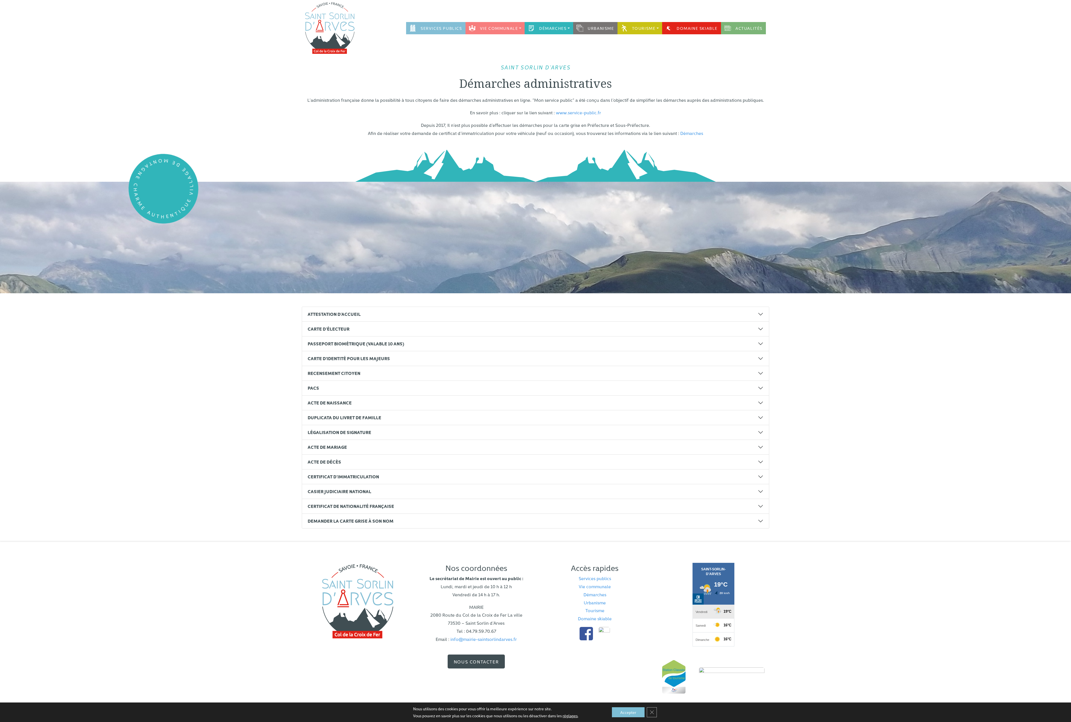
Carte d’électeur (328, 329)
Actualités (749, 28)
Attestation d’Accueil (334, 314)
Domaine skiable (697, 28)
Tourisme (644, 28)
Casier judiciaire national (339, 491)
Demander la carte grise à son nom (351, 521)
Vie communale (499, 28)
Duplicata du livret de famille (344, 417)
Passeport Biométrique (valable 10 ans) (356, 343)
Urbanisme (601, 28)
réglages (570, 715)
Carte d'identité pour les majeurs (349, 358)
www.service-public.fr (578, 112)
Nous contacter (476, 661)
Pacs (313, 388)
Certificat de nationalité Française (351, 506)
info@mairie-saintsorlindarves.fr (483, 639)
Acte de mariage (327, 447)
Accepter (628, 712)
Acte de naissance (330, 402)
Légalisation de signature (339, 432)
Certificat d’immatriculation (343, 476)
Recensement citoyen (334, 373)
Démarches (552, 28)
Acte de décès (324, 462)
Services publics (441, 28)
